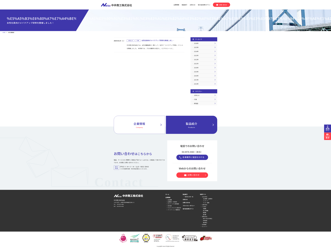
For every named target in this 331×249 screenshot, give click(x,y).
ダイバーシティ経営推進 (173, 203)
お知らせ (205, 95)
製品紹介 (200, 125)
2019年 (205, 71)
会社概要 (170, 200)
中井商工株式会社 (121, 4)
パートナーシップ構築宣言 (174, 209)
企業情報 (176, 5)
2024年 (205, 51)
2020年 (205, 67)
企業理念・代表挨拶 (172, 202)
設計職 (204, 214)
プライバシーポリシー (189, 205)
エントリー (204, 226)
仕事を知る (204, 204)
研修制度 (205, 220)
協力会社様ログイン (188, 209)
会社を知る (204, 196)
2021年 (205, 63)
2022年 (205, 59)
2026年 (205, 43)
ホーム (167, 194)
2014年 (205, 83)
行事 (205, 99)
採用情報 (204, 224)
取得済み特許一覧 (189, 196)
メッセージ (205, 200)
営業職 (204, 208)
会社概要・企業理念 (207, 198)
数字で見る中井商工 (207, 218)
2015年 (205, 79)
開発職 (204, 212)
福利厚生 (205, 222)
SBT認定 (170, 205)
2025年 (205, 47)
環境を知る (204, 216)
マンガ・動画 (206, 202)
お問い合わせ (221, 5)
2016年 (205, 75)
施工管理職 (205, 210)
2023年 (205, 55)
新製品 (205, 103)
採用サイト (203, 194)
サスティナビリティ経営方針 (174, 207)
